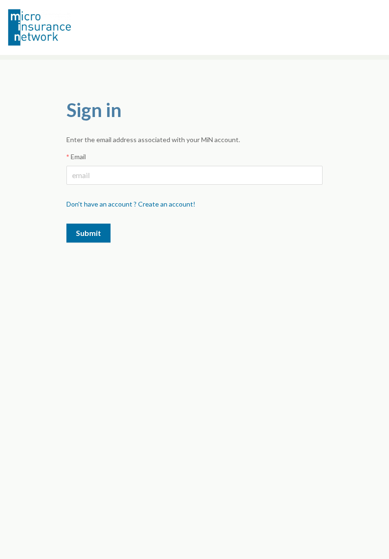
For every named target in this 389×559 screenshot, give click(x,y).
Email (78, 157)
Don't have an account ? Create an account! (130, 204)
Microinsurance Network (55, 27)
